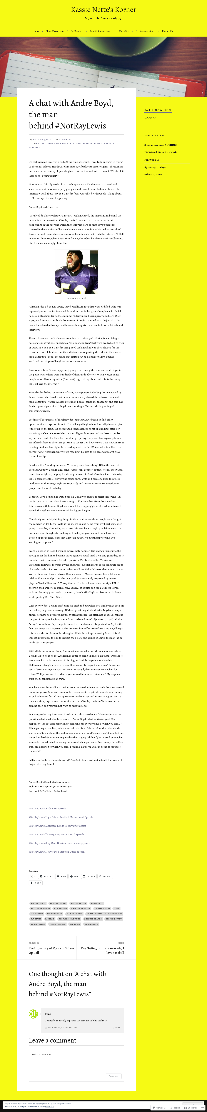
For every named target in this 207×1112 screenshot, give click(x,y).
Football (41, 143)
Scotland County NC (69, 919)
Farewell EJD (151, 160)
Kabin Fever (124, 31)
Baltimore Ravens (40, 908)
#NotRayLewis (38, 903)
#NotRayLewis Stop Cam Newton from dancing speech (59, 843)
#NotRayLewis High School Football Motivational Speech (61, 817)
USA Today (75, 924)
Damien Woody (102, 908)
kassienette (66, 139)
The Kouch (76, 31)
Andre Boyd (97, 903)
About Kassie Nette (55, 31)
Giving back (54, 143)
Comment (113, 1076)
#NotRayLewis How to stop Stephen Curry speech (57, 851)
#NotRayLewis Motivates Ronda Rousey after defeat (57, 826)
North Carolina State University (86, 143)
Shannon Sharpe (93, 919)
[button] (76, 272)
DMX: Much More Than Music (160, 152)
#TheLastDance (153, 174)
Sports (110, 143)
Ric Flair (50, 919)
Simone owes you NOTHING (160, 145)
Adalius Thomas (58, 903)
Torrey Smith (38, 924)
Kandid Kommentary (100, 31)
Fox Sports (37, 914)
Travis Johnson (58, 924)
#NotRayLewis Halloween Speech (47, 808)
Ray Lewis (36, 919)
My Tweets (150, 117)
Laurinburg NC (54, 914)
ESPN (117, 908)
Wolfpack (34, 147)
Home (36, 31)
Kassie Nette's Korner (103, 9)
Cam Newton (60, 908)
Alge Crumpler (79, 903)
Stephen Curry (114, 919)
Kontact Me (167, 31)
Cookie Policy (49, 1106)
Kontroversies (146, 31)
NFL (64, 143)
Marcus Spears (75, 914)
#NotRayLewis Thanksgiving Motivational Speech (56, 834)
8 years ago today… (155, 167)
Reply (117, 1027)
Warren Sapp (91, 924)
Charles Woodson (80, 908)
